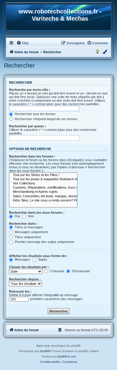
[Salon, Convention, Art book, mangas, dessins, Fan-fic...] (43, 196)
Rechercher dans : (23, 223)
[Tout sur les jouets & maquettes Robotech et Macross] (43, 179)
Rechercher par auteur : (27, 126)
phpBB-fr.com (66, 356)
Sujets (42, 259)
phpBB (45, 351)
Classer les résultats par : (29, 267)
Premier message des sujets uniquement (44, 242)
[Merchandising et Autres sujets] (43, 192)
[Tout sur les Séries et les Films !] (43, 175)
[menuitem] (22, 43)
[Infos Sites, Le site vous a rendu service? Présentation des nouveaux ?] (43, 200)
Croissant (56, 271)
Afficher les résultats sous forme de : (38, 256)
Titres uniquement (27, 237)
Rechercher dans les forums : (32, 156)
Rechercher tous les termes (35, 114)
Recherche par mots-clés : (29, 89)
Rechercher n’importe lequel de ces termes (45, 119)
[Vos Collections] (43, 183)
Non (30, 216)
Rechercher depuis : (25, 279)
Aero (39, 345)
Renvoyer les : (20, 291)
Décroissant (80, 271)
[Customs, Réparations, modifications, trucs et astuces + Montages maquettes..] (43, 188)
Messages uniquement (31, 232)
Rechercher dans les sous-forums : (36, 212)
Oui (17, 216)
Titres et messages (28, 227)
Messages (22, 259)
